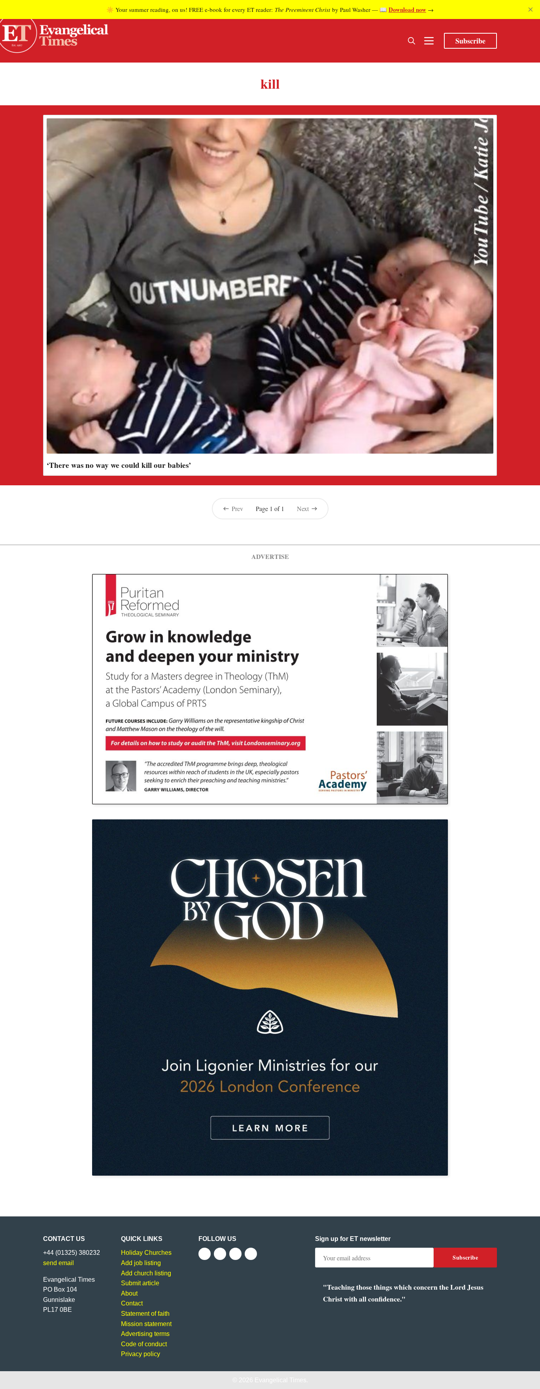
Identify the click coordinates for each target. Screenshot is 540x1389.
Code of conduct (144, 1344)
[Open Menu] (429, 41)
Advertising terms (145, 1333)
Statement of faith (145, 1313)
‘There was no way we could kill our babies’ (119, 465)
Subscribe (470, 41)
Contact (132, 1303)
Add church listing (146, 1273)
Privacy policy (140, 1354)
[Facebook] (204, 1254)
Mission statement (146, 1324)
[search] (411, 40)
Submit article (140, 1283)
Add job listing (141, 1263)
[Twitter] (220, 1254)
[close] (530, 9)
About (129, 1293)
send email (58, 1263)
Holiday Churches (146, 1252)
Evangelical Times (280, 1380)
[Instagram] (235, 1254)
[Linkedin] (251, 1254)
